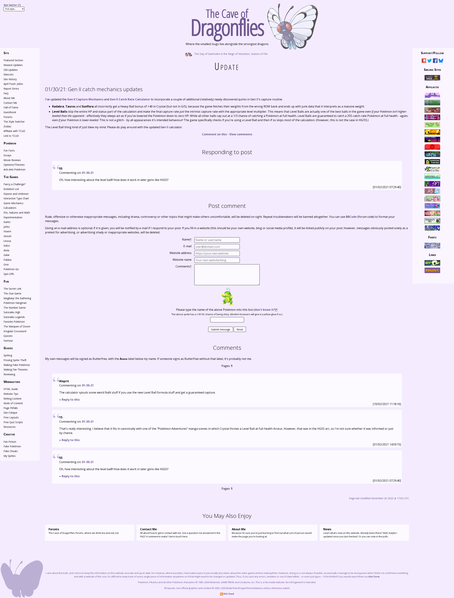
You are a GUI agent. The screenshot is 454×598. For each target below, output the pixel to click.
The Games (11, 177)
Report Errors (11, 88)
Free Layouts (11, 417)
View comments (240, 134)
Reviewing (9, 374)
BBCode (351, 217)
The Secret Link (12, 288)
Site (6, 53)
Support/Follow (432, 53)
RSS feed (228, 593)
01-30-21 (88, 173)
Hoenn (7, 231)
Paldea (7, 259)
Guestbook (10, 112)
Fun (6, 281)
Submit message (220, 329)
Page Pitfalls (11, 408)
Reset (240, 329)
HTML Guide (11, 389)
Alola (6, 250)
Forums (8, 117)
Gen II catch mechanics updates (94, 89)
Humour (8, 340)
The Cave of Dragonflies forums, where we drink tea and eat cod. (84, 531)
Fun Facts (9, 150)
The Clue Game (12, 293)
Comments (184, 266)
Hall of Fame (11, 107)
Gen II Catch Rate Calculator (130, 99)
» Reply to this (69, 400)
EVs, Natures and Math (17, 212)
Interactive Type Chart (16, 198)
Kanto (7, 222)
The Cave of (227, 21)
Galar (7, 255)
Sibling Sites (432, 69)
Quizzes (8, 335)
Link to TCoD (11, 135)
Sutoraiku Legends (14, 317)
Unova (7, 241)
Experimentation (13, 217)
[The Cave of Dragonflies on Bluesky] (440, 61)
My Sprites (10, 456)
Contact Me (10, 102)
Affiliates (432, 87)
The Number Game (15, 307)
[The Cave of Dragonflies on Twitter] (429, 61)
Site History (10, 79)
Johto (7, 226)
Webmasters (12, 382)
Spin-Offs (9, 274)
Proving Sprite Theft (15, 360)
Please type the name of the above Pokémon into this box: (227, 310)
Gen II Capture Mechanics (85, 99)
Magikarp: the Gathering (17, 298)
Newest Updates (13, 65)
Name (187, 239)
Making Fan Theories (16, 369)
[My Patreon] (423, 61)
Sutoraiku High (12, 312)
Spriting (8, 355)
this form (374, 576)
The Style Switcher (14, 121)
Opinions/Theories (14, 164)
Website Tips (11, 393)
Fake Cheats (11, 451)
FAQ (6, 93)
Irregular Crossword (15, 331)
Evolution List (11, 189)
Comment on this (214, 134)
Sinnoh (7, 236)
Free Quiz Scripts (13, 422)
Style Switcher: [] (12, 5)
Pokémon (10, 143)
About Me (9, 98)
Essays (7, 155)
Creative (9, 434)
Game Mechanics (13, 203)
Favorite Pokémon (14, 321)
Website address (181, 253)
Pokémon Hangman (15, 302)
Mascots (8, 74)
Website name (182, 260)
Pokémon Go (11, 269)
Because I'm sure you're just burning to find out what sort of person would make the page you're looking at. (272, 532)
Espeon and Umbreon (16, 193)
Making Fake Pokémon (17, 365)
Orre (6, 264)
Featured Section (13, 60)
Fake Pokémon (12, 446)
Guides (8, 348)
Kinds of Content (13, 403)
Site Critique (10, 412)
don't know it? (265, 310)
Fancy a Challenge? (14, 184)
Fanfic (432, 237)
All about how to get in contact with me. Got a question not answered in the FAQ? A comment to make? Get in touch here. (180, 532)
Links (432, 255)
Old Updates (11, 69)
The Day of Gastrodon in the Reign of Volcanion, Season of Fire (231, 53)
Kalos (7, 245)
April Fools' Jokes (13, 83)
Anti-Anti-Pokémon (14, 169)
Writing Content (12, 398)
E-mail (187, 246)
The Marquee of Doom (17, 326)
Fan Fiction (10, 441)
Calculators (10, 207)
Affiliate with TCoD (14, 131)
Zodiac (7, 126)
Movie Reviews (12, 160)
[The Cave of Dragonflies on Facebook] (435, 61)
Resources (10, 426)
